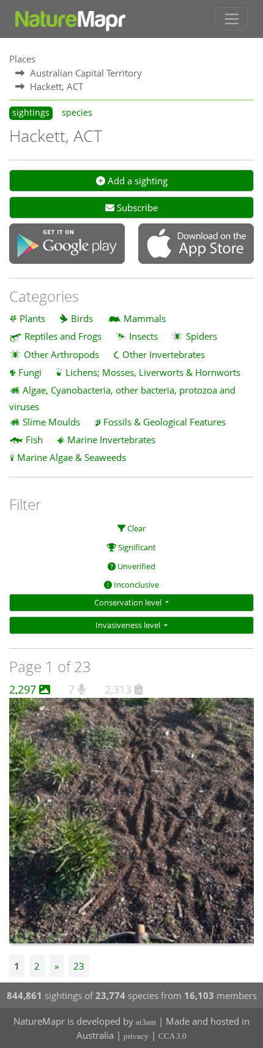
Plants (32, 318)
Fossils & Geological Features (164, 422)
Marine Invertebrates (111, 439)
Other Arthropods (61, 354)
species (77, 112)
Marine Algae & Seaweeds (71, 457)
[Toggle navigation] (231, 19)
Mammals (145, 318)
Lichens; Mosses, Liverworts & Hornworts (152, 372)
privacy (136, 1036)
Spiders (201, 336)
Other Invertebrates (163, 354)
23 (78, 966)
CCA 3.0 (172, 1036)
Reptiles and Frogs (63, 336)
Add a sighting (136, 180)
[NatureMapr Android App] (67, 245)
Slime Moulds (51, 422)
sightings (31, 112)
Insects (143, 336)
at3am (146, 1022)
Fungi (30, 372)
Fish (34, 439)
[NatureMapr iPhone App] (196, 245)
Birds (82, 318)
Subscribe (136, 207)
